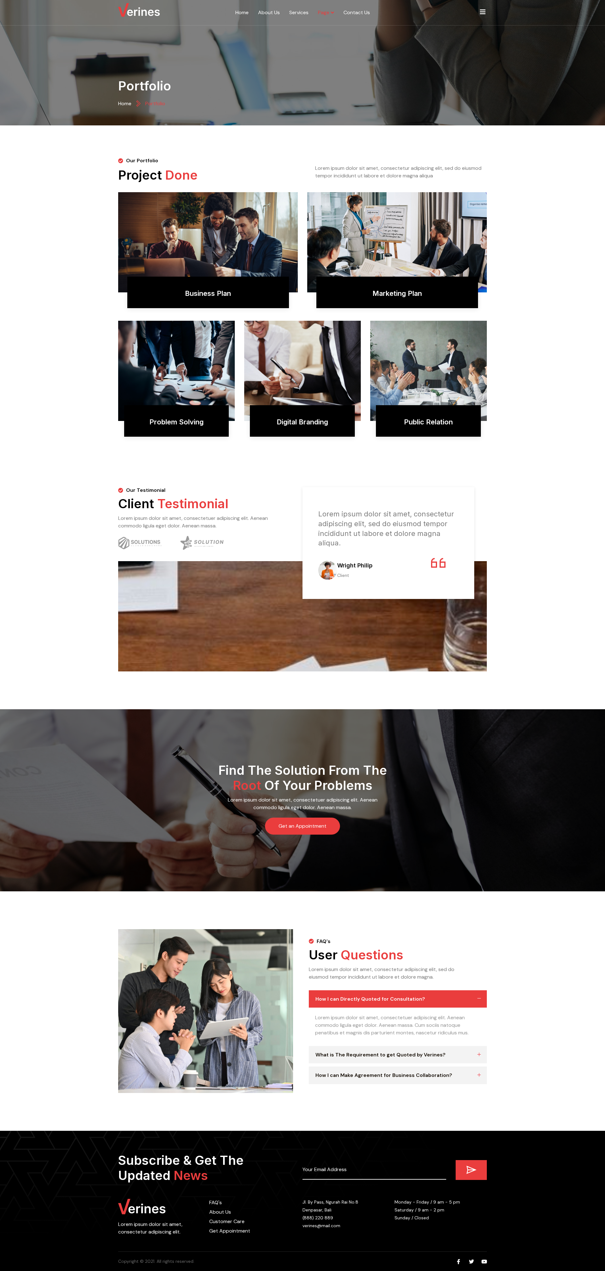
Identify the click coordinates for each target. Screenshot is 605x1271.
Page (323, 12)
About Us (269, 12)
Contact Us (356, 12)
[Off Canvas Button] (483, 12)
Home (242, 12)
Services (298, 12)
